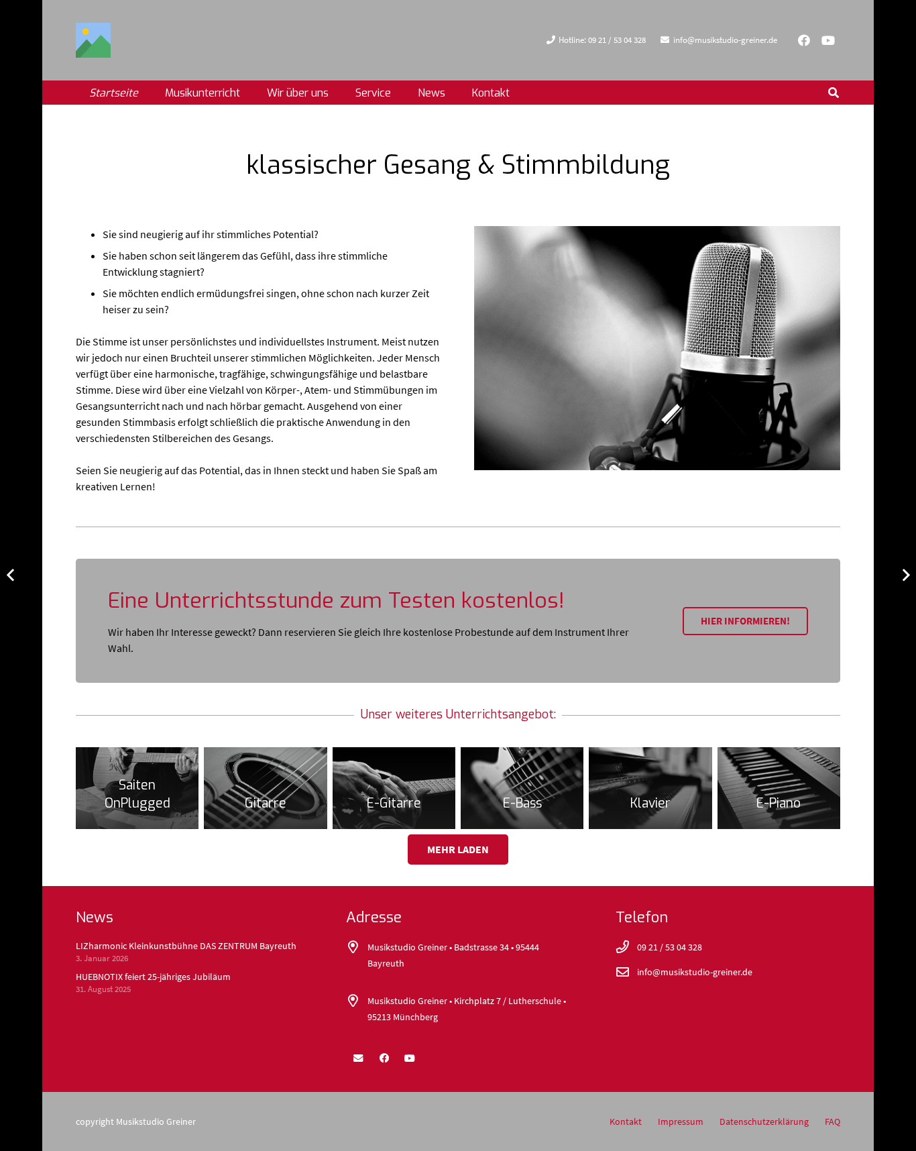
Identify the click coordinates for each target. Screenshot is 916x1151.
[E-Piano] (779, 788)
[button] (338, 92)
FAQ (832, 1121)
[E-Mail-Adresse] (358, 1058)
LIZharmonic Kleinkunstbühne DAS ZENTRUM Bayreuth (186, 946)
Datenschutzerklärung (764, 1121)
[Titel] (93, 40)
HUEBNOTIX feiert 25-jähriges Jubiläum (153, 977)
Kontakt (626, 1121)
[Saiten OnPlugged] (137, 788)
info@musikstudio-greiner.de (694, 972)
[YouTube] (828, 40)
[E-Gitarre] (394, 788)
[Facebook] (804, 40)
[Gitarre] (265, 788)
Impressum (680, 1121)
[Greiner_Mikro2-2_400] (657, 348)
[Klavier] (650, 788)
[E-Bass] (522, 788)
